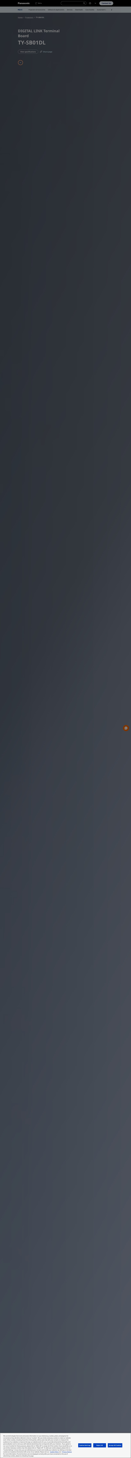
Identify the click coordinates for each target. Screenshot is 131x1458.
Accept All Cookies (115, 1445)
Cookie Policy (54, 1452)
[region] (65, 1445)
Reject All (99, 1445)
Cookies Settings (84, 1445)
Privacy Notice (67, 1452)
